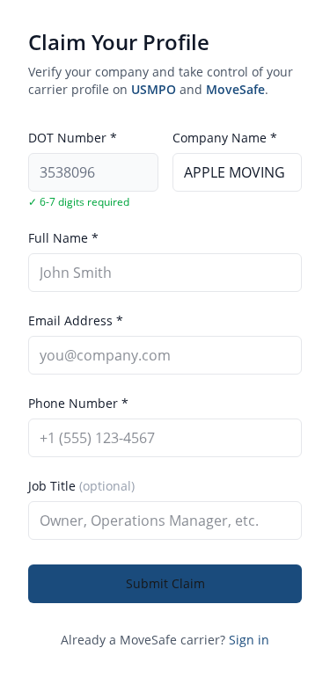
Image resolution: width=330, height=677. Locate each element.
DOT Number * (72, 137)
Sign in (249, 639)
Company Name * (224, 137)
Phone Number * (78, 403)
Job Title (81, 485)
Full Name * (63, 237)
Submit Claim (165, 583)
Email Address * (75, 320)
